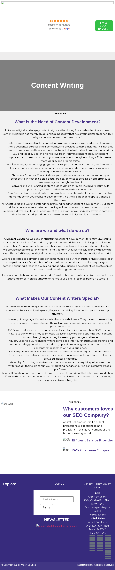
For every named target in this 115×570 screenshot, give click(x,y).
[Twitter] (107, 554)
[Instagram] (107, 539)
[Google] (107, 546)
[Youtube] (92, 546)
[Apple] (100, 546)
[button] (59, 55)
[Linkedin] (100, 539)
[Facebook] (92, 539)
